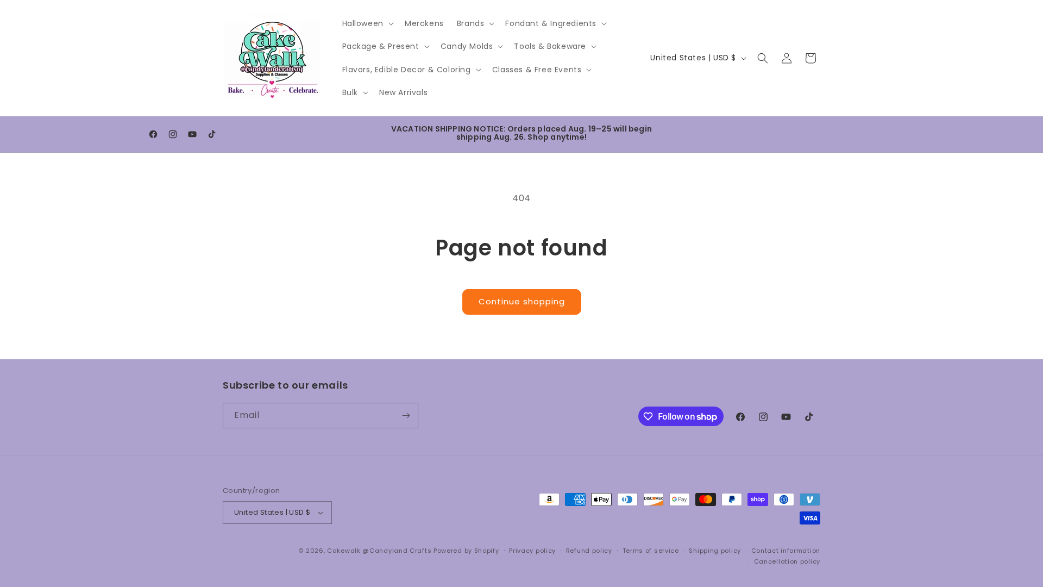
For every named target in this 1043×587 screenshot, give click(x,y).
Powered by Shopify (466, 550)
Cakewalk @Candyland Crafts (379, 550)
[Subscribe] (406, 415)
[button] (367, 23)
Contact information (785, 550)
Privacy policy (532, 550)
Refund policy (589, 550)
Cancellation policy (787, 561)
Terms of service (651, 550)
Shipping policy (715, 550)
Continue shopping (522, 301)
